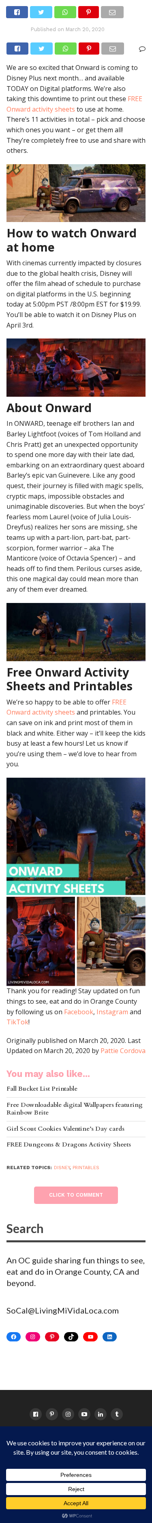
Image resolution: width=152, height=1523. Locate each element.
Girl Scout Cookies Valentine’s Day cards (65, 1129)
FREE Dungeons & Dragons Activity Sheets (68, 1145)
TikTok (17, 1021)
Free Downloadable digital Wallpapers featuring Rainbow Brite (74, 1109)
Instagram (112, 1011)
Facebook (78, 1011)
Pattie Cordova (123, 1050)
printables (86, 1167)
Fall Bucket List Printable (41, 1089)
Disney (62, 1167)
